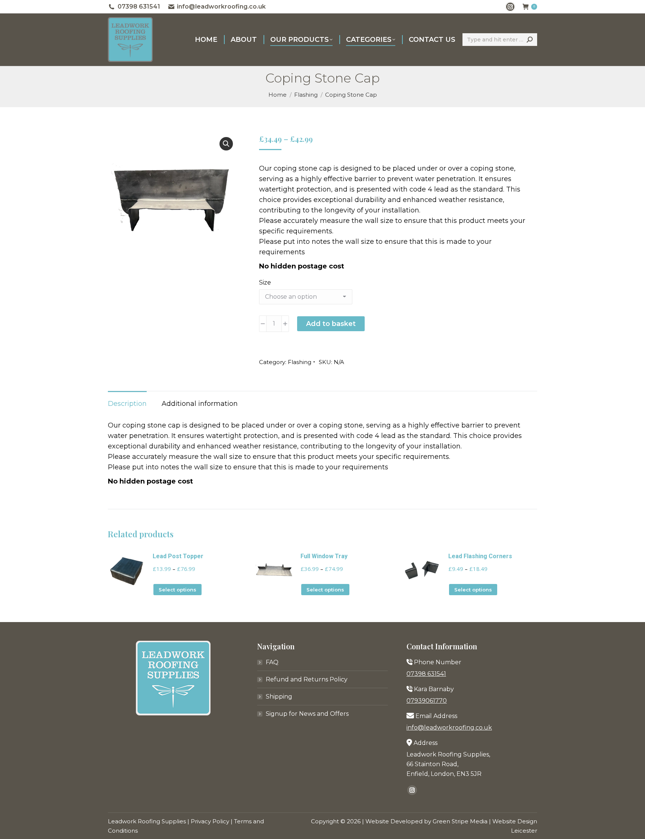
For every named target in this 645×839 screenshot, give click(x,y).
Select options (177, 590)
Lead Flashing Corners (480, 556)
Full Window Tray (324, 556)
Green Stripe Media (460, 821)
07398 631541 (139, 6)
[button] (226, 143)
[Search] (530, 39)
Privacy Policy (210, 821)
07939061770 (426, 700)
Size (265, 282)
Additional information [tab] (200, 404)
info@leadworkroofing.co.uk (221, 6)
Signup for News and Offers (307, 713)
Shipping (279, 696)
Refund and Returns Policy (307, 679)
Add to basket (331, 324)
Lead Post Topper (178, 556)
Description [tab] (127, 404)
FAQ (272, 662)
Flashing (299, 362)
